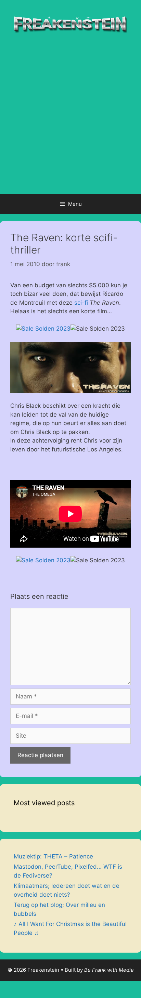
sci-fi (81, 302)
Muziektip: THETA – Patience (53, 856)
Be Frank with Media (108, 970)
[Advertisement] (70, 120)
